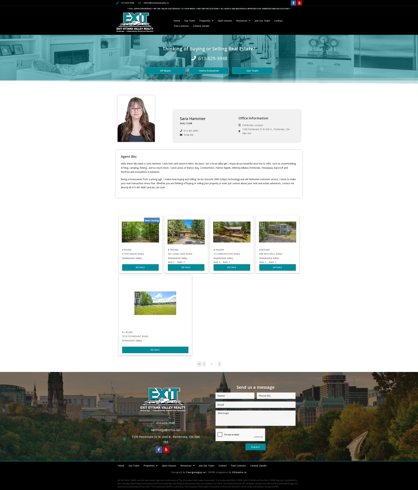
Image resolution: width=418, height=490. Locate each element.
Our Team (189, 20)
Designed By (178, 472)
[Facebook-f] (293, 3)
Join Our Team (262, 20)
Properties (204, 20)
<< (199, 364)
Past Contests (181, 25)
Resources (241, 20)
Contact (278, 20)
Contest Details (201, 25)
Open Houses (225, 20)
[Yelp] (299, 3)
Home (177, 20)
